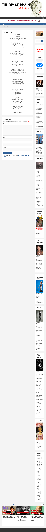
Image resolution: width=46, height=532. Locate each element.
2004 (38, 498)
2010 (38, 489)
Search (42, 41)
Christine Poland (39, 375)
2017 (38, 479)
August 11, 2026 (20, 521)
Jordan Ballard (38, 388)
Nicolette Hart (38, 402)
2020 (38, 475)
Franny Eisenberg (39, 378)
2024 (38, 469)
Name (4, 137)
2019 (38, 476)
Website (4, 147)
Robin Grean (38, 406)
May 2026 (38, 461)
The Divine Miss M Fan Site (22, 513)
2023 (38, 471)
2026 (38, 455)
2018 (38, 478)
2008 (38, 492)
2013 (38, 485)
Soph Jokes (38, 206)
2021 (38, 474)
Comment (5, 123)
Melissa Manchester (39, 399)
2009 (38, 491)
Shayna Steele (38, 409)
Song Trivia (38, 204)
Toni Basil (37, 414)
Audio (18, 510)
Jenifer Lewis (38, 384)
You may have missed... (8, 504)
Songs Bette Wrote (39, 205)
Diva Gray (37, 377)
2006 (38, 495)
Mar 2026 (38, 464)
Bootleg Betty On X (39, 126)
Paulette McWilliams (39, 403)
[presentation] (42, 505)
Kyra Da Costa (38, 393)
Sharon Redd (38, 407)
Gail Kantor (38, 379)
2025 (38, 468)
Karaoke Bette (38, 233)
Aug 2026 (38, 457)
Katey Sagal (38, 392)
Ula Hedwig (38, 416)
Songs (4, 513)
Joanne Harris (38, 385)
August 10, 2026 (34, 520)
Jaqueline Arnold (39, 382)
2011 (38, 488)
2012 (38, 486)
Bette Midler (37, 510)
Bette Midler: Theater (39, 190)
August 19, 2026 (5, 520)
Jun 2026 (38, 460)
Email (4, 142)
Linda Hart (38, 396)
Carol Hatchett (38, 372)
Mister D (10, 520)
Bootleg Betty (16, 529)
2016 (38, 481)
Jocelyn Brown (38, 387)
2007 (38, 493)
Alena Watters (38, 371)
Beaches (22, 510)
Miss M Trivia (38, 200)
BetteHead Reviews (39, 443)
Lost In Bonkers (39, 263)
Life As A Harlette (39, 395)
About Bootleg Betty (39, 104)
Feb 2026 (38, 465)
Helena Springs (38, 381)
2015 (38, 482)
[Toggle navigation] (3, 24)
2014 (38, 484)
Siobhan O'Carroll (39, 410)
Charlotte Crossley (39, 374)
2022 (38, 472)
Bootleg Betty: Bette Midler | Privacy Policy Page (29, 529)
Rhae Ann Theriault (39, 405)
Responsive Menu (43, 18)
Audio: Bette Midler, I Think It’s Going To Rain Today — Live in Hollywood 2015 (22, 518)
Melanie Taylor (38, 398)
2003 (38, 499)
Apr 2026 (38, 462)
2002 (38, 500)
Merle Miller (38, 400)
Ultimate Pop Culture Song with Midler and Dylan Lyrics (8, 518)
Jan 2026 (38, 467)
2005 (38, 496)
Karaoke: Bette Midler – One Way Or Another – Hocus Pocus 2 (37, 518)
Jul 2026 (38, 458)
